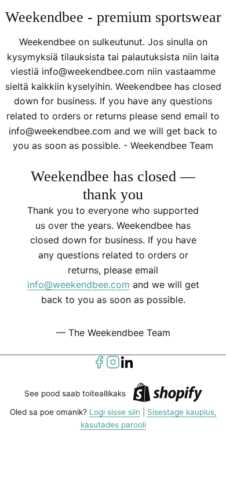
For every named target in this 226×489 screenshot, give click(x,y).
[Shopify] (167, 394)
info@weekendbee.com (78, 284)
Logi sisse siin (114, 412)
